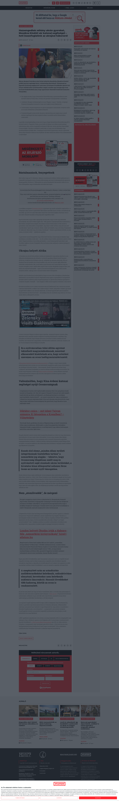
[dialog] (59, 791)
